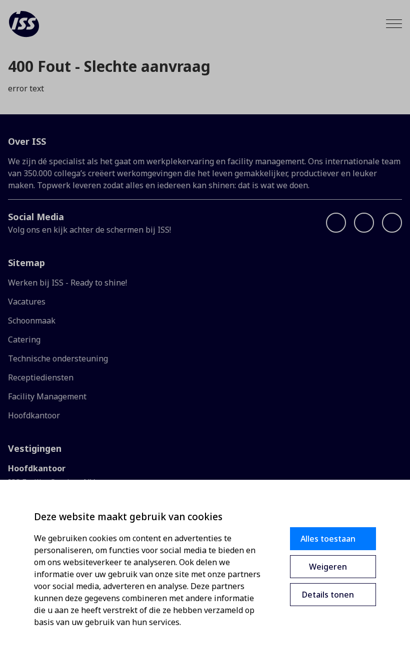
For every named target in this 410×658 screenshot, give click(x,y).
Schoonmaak (32, 320)
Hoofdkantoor (34, 415)
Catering (24, 339)
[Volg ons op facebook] (336, 223)
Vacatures (27, 301)
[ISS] (24, 24)
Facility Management (47, 396)
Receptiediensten (41, 377)
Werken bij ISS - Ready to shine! (67, 282)
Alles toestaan (328, 538)
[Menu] (394, 23)
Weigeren (328, 566)
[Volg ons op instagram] (392, 223)
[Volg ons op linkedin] (364, 223)
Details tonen (328, 594)
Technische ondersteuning (58, 358)
